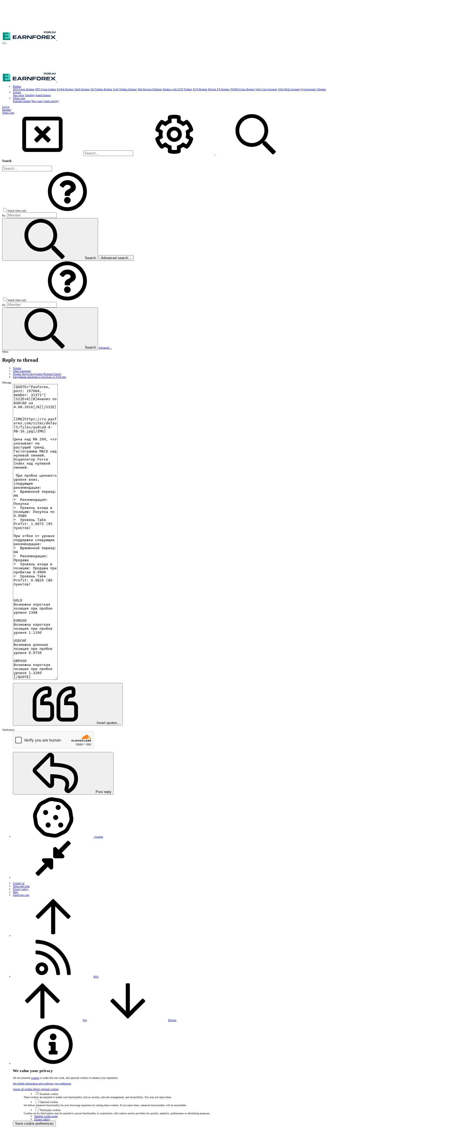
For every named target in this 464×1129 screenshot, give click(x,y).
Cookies (98, 836)
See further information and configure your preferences (42, 1083)
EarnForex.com (21, 894)
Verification (8, 729)
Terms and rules (21, 886)
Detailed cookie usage (46, 1116)
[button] (4, 43)
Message (6, 382)
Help (15, 892)
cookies (35, 1077)
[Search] (174, 153)
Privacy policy (20, 889)
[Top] (53, 935)
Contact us (18, 883)
